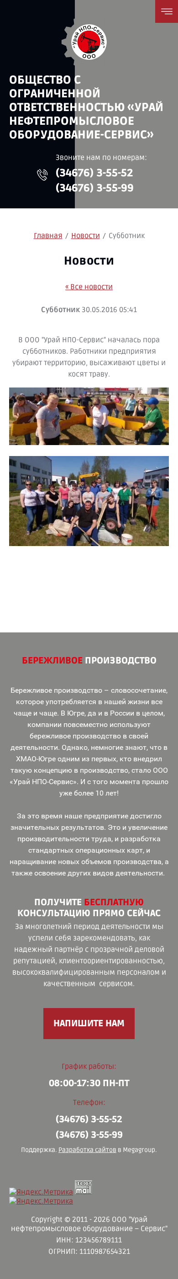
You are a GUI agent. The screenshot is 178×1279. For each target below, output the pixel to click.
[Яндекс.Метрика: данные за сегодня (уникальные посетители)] (41, 1201)
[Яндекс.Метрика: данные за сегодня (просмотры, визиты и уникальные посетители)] (41, 1192)
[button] (42, 175)
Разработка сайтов (87, 1150)
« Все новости (89, 287)
